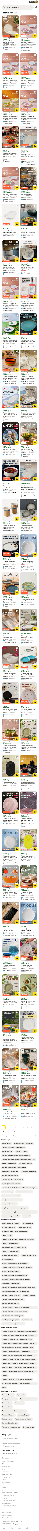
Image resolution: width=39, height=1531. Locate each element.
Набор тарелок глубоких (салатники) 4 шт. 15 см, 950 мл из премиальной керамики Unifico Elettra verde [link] (28, 1076)
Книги (3, 1490)
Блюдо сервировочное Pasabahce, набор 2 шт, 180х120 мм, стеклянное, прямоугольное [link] (10, 153)
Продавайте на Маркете (9, 1441)
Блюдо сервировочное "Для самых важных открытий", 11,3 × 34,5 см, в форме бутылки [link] (28, 304)
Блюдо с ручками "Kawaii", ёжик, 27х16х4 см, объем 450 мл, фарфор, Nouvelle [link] (28, 1112)
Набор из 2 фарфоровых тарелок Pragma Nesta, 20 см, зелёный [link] (28, 81)
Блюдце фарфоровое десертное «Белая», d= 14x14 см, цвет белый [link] (10, 856)
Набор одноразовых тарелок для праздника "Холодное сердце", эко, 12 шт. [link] (10, 450)
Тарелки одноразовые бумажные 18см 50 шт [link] (27, 1037)
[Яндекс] (15, 1524)
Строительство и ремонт (9, 1500)
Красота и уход (6, 1482)
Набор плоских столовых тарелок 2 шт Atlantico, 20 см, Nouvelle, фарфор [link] (28, 413)
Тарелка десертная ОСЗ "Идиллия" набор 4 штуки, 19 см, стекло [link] (28, 819)
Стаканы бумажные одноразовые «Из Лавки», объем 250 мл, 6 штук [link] (10, 526)
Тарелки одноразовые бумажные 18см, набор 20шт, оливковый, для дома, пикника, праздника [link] (28, 746)
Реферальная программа (9, 1453)
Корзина (27, 1528)
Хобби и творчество (8, 1485)
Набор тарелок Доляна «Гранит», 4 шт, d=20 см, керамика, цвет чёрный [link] (10, 710)
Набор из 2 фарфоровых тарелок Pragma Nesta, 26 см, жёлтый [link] (28, 117)
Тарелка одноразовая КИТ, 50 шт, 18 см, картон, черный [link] (10, 782)
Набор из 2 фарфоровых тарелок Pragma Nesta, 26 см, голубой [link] (10, 81)
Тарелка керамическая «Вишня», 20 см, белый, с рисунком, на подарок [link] (28, 710)
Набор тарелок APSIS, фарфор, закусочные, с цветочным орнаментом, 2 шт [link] (28, 268)
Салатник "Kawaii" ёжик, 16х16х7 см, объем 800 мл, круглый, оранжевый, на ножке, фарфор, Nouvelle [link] (10, 893)
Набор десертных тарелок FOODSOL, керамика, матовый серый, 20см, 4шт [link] (27, 195)
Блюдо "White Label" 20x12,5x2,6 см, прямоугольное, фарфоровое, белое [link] (9, 1112)
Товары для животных (8, 1498)
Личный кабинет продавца (10, 1438)
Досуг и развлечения (8, 1461)
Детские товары (7, 1503)
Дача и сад (5, 1487)
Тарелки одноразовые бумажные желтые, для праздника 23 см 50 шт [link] (28, 856)
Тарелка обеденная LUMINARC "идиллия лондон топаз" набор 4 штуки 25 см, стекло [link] (9, 966)
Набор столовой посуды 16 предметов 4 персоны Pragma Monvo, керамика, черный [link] (28, 782)
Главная (4, 1528)
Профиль (35, 1528)
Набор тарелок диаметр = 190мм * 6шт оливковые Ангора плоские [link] (28, 1001)
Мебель (4, 1464)
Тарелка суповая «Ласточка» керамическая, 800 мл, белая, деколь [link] (10, 486)
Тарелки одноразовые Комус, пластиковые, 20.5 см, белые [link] (10, 413)
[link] (6, 1143)
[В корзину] (17, 35)
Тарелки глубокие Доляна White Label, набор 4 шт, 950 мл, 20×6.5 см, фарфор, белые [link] (27, 893)
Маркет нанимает (7, 1515)
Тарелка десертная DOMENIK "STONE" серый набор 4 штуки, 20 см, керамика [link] (28, 526)
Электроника (6, 1472)
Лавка (12, 1528)
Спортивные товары (8, 1495)
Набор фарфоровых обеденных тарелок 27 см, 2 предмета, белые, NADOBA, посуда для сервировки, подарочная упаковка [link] (28, 155)
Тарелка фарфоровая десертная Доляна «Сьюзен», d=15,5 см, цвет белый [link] (9, 1076)
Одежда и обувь (7, 1474)
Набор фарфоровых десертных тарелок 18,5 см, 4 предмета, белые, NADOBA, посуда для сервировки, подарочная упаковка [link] (28, 488)
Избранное (19, 1528)
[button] (36, 7)
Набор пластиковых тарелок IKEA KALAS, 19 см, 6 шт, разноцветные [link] (10, 1039)
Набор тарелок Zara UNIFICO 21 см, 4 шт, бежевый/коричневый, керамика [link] (10, 43)
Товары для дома (7, 1477)
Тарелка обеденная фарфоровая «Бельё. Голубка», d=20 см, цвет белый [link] (28, 562)
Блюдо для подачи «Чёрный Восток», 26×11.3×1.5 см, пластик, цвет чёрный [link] (10, 929)
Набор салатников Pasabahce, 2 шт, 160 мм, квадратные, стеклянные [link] (28, 450)
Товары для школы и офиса (10, 1492)
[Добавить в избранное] (17, 17)
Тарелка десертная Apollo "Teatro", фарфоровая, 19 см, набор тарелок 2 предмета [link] (26, 966)
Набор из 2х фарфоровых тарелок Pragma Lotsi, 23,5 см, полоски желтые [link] (10, 117)
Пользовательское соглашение (11, 1510)
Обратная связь (6, 1512)
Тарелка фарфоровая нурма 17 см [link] (27, 600)
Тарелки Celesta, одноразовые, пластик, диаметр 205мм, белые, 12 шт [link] (10, 231)
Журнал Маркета (7, 1518)
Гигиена (4, 1469)
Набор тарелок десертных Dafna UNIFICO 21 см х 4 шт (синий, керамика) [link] (9, 600)
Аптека (4, 1479)
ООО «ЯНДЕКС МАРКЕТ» (14, 1521)
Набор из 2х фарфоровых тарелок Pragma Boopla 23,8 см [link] (10, 340)
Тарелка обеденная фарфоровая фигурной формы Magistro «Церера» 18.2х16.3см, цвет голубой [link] (28, 340)
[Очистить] (31, 7)
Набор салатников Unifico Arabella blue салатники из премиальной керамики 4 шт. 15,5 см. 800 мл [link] (10, 268)
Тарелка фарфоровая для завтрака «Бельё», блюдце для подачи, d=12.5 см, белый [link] (28, 929)
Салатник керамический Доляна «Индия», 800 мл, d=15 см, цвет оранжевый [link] (10, 377)
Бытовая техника (7, 1466)
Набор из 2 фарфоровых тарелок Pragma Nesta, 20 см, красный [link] (10, 195)
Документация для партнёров (11, 1443)
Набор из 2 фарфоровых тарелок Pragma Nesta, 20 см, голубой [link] (28, 43)
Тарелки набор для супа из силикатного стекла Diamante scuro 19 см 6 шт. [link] (28, 231)
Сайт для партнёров (8, 1446)
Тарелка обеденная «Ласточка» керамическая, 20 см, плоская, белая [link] (9, 562)
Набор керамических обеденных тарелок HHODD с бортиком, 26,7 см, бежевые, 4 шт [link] (28, 636)
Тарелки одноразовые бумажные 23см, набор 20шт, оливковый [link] (10, 1001)
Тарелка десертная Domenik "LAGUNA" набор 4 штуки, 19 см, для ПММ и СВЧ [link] (27, 674)
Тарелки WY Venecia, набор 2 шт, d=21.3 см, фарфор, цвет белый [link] (27, 377)
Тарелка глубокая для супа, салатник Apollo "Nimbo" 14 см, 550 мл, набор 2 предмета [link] (9, 674)
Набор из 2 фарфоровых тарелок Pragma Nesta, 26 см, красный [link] (10, 304)
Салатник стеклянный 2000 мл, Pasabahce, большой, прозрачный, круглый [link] (9, 746)
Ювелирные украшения (9, 1505)
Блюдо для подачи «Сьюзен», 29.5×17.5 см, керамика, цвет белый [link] (10, 636)
